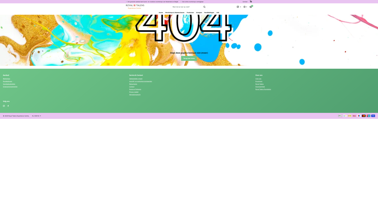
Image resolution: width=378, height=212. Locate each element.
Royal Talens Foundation (263, 89)
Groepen (199, 12)
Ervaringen (258, 81)
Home (161, 12)
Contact (245, 1)
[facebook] (8, 106)
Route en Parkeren (135, 89)
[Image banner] (189, 40)
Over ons (258, 79)
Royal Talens (259, 84)
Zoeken (204, 6)
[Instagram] (4, 106)
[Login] (245, 7)
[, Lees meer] (239, 7)
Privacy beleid (133, 92)
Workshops (6, 79)
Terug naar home (189, 58)
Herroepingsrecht (134, 94)
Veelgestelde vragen (135, 79)
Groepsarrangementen (10, 86)
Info (217, 12)
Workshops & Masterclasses (174, 12)
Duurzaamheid (260, 86)
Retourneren (133, 84)
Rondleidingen (209, 12)
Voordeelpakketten (9, 84)
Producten (190, 12)
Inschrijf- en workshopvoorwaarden (140, 81)
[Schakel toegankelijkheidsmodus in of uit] (251, 1)
